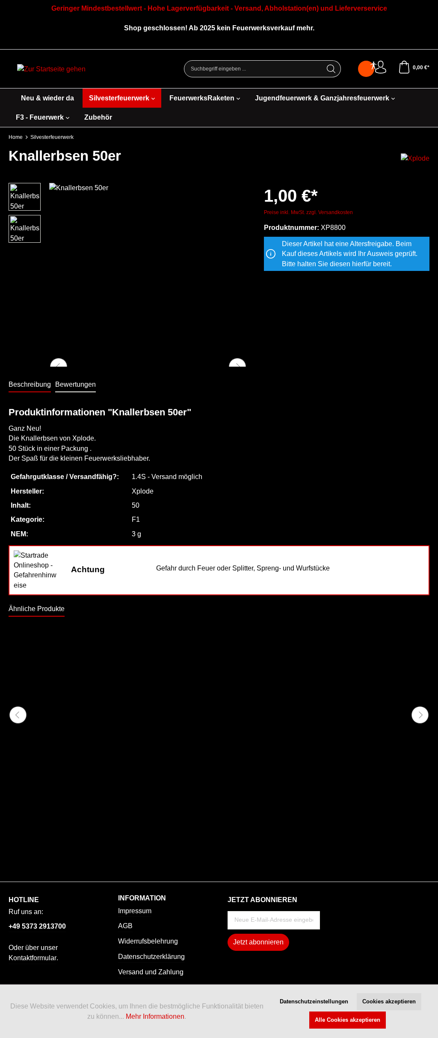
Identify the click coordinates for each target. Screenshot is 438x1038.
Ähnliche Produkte (37, 608)
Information (142, 898)
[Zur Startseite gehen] (51, 69)
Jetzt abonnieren (258, 942)
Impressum (134, 910)
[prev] (18, 714)
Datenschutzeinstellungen (314, 1001)
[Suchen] (331, 68)
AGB (125, 925)
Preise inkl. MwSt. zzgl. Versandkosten (308, 212)
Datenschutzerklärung (151, 956)
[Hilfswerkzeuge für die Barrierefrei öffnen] (373, 66)
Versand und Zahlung (150, 972)
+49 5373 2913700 (37, 926)
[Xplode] (415, 158)
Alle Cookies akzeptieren (347, 1020)
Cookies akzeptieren (389, 1001)
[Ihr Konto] (380, 68)
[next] (420, 714)
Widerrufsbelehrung (148, 941)
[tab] (30, 384)
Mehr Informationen (155, 1016)
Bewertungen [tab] (75, 384)
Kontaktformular (32, 958)
